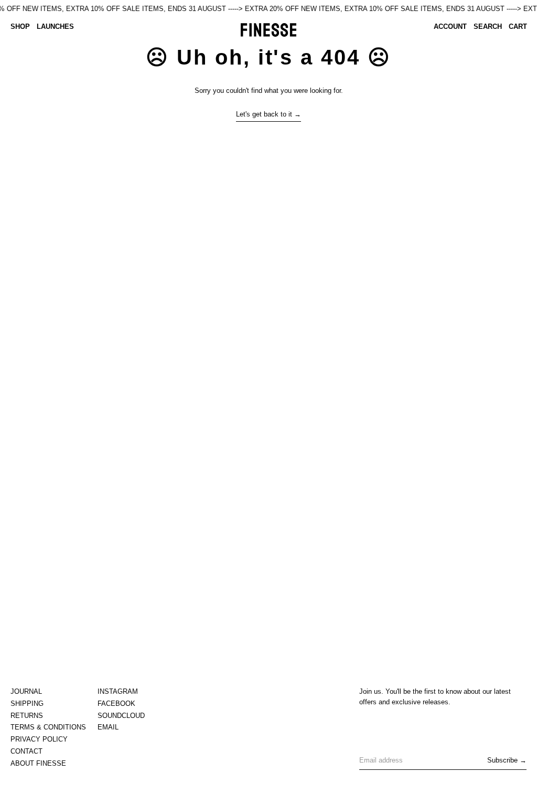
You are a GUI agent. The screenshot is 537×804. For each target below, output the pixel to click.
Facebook (116, 703)
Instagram (118, 691)
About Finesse (38, 763)
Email (108, 727)
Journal (26, 691)
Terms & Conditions (48, 727)
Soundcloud (121, 716)
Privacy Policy (39, 739)
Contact (26, 751)
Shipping (27, 703)
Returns (26, 716)
